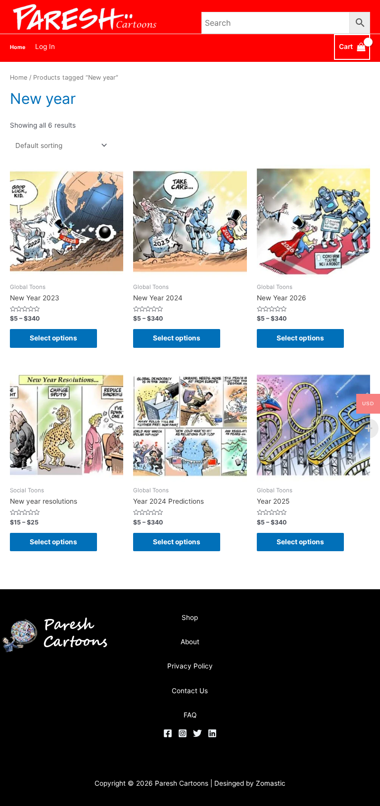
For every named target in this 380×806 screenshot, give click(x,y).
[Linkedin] (212, 733)
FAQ (190, 715)
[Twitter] (197, 733)
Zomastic (270, 783)
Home (18, 77)
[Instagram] (182, 733)
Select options (53, 338)
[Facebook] (167, 733)
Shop (190, 617)
